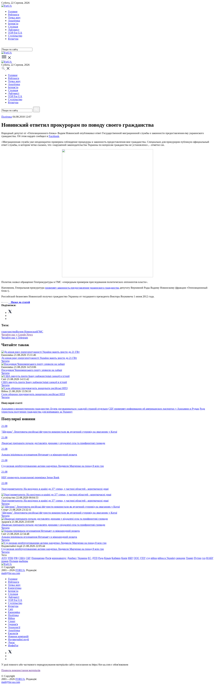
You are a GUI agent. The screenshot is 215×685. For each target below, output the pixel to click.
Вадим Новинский (26, 331)
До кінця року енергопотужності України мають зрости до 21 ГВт (39, 358)
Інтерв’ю (13, 23)
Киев (124, 558)
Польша (13, 561)
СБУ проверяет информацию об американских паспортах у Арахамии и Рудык (154, 408)
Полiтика (6, 116)
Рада (100, 558)
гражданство (8, 331)
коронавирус (59, 558)
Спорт (11, 621)
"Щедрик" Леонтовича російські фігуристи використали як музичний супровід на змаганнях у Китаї (59, 512)
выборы (23, 561)
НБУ (130, 558)
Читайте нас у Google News (17, 334)
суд (148, 558)
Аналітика (14, 20)
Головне (12, 11)
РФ (16, 558)
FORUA (20, 570)
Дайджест (13, 29)
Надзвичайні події (18, 639)
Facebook (54, 136)
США (21, 558)
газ (203, 558)
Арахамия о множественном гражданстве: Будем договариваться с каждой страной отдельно (54, 408)
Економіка (14, 612)
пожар (5, 561)
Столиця (13, 26)
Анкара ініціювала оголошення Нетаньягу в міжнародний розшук (39, 536)
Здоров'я (13, 624)
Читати (5, 361)
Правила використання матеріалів (20, 670)
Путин (197, 558)
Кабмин (116, 558)
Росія (48, 558)
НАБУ (209, 558)
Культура (13, 38)
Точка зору (14, 17)
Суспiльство (15, 35)
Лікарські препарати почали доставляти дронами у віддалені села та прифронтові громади (53, 524)
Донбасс (72, 558)
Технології (14, 627)
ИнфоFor (13, 645)
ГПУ (143, 558)
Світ (10, 609)
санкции (180, 558)
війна (154, 558)
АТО (4, 558)
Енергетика (14, 588)
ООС (137, 558)
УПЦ (10, 558)
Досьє (11, 642)
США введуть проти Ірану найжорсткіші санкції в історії (34, 382)
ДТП (95, 558)
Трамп (189, 558)
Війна (11, 618)
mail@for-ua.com (10, 573)
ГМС (40, 331)
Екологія (13, 633)
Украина (82, 558)
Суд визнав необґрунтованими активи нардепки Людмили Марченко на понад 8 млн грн (52, 549)
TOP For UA (15, 32)
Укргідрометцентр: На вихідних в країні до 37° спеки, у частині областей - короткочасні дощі (55, 500)
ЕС (89, 558)
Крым (107, 558)
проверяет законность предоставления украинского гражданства (82, 287)
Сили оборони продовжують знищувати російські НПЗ (33, 394)
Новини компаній (18, 636)
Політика (13, 615)
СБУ (28, 558)
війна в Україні (166, 558)
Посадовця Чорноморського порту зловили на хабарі (31, 370)
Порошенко (38, 558)
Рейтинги (13, 14)
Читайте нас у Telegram (14, 337)
